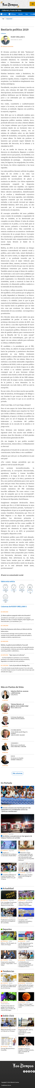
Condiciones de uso (6, 1085)
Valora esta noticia (8, 581)
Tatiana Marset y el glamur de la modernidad (19, 705)
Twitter (26, 1071)
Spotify (34, 1071)
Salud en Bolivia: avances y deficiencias (19, 692)
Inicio (5, 14)
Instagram (29, 1071)
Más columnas (17, 773)
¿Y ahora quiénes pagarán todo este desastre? (16, 615)
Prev (0, 14)
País (26, 14)
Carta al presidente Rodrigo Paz (19, 665)
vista (2, 786)
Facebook (24, 1071)
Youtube (31, 1071)
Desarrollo (9, 19)
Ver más (3, 891)
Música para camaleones (18, 745)
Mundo (20, 14)
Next (34, 14)
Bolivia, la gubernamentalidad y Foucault (14, 645)
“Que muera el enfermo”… (17, 655)
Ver (3, 19)
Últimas (13, 14)
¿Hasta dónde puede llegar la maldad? (19, 732)
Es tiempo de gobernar (17, 717)
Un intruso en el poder (17, 758)
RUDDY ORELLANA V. (18, 37)
